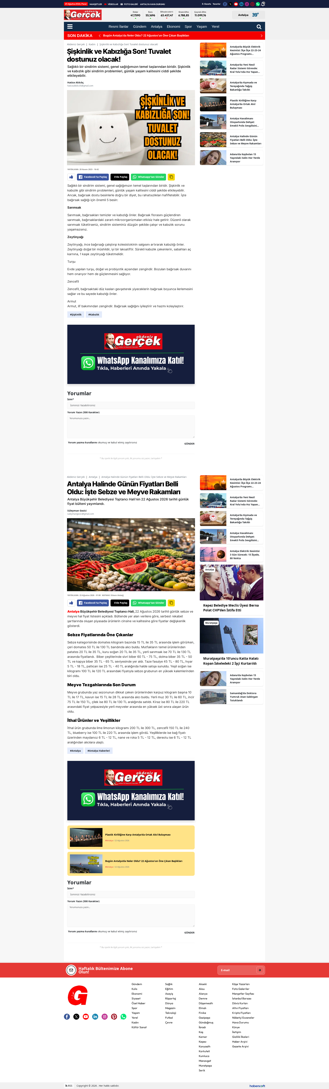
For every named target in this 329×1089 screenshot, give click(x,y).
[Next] (262, 35)
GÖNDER (189, 443)
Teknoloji (170, 1013)
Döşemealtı (206, 1003)
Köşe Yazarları (241, 984)
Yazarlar (217, 4)
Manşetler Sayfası (243, 993)
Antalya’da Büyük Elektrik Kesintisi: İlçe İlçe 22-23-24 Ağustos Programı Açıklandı (245, 50)
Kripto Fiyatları (241, 1013)
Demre (203, 998)
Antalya (93, 476)
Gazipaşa (204, 1017)
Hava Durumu (240, 1022)
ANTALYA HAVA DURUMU (152, 4)
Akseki (203, 984)
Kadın (92, 44)
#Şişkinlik (76, 314)
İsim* (70, 399)
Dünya (169, 1003)
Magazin (170, 1008)
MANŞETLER (96, 4)
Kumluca (204, 1056)
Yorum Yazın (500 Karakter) (83, 412)
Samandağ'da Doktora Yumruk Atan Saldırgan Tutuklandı (244, 697)
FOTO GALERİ (131, 4)
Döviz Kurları (240, 1003)
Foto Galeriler (240, 989)
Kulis (134, 989)
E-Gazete (206, 4)
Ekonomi (137, 993)
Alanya (203, 993)
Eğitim (169, 989)
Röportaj (170, 998)
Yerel (135, 1017)
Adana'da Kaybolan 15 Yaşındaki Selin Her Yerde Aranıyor (245, 158)
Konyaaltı (204, 1046)
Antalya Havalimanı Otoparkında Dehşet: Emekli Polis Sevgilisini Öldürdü (243, 122)
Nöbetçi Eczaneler (243, 1017)
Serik (202, 1070)
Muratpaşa (205, 1065)
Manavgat (205, 1060)
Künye (236, 1027)
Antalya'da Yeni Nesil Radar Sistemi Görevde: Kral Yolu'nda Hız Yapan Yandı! (244, 68)
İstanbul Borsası (241, 998)
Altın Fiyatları (240, 1008)
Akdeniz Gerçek (76, 44)
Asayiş (169, 993)
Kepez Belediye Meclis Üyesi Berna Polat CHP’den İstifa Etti (141, 35)
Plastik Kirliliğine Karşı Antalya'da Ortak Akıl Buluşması (243, 104)
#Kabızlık (93, 314)
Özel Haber (138, 1003)
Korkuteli (204, 1051)
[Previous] (99, 35)
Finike (202, 1013)
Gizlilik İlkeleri (240, 1036)
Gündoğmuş (206, 1022)
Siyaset (136, 998)
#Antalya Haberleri (99, 750)
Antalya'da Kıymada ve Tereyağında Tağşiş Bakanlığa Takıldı (243, 86)
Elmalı (202, 1008)
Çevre (169, 1022)
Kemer (203, 1036)
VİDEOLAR (113, 4)
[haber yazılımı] (257, 1085)
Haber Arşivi (239, 1041)
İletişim (236, 1032)
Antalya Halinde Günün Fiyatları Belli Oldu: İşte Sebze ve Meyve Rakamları (245, 140)
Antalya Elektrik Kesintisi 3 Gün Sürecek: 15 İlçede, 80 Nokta (245, 554)
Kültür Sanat (139, 1027)
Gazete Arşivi (240, 1046)
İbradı (202, 1027)
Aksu (202, 989)
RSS (69, 1085)
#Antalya (75, 750)
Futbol (169, 1017)
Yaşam (136, 1013)
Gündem (137, 984)
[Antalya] (231, 582)
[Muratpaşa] (231, 635)
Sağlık (169, 984)
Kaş (201, 1032)
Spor (134, 1008)
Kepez (202, 1041)
